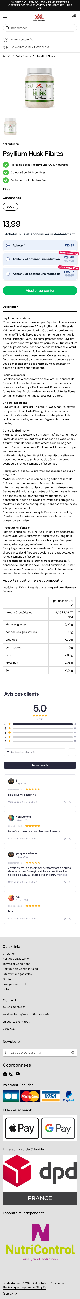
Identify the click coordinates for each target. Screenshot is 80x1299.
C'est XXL (9, 1029)
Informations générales (17, 974)
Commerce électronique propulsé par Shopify (33, 1285)
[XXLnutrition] (39, 17)
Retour (7, 989)
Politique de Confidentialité (20, 969)
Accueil (7, 56)
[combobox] (72, 752)
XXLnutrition (41, 1283)
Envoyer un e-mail (14, 984)
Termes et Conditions (16, 964)
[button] (73, 17)
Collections (22, 56)
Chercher (9, 953)
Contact (8, 979)
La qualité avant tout (16, 1021)
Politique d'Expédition (17, 959)
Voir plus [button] (61, 874)
